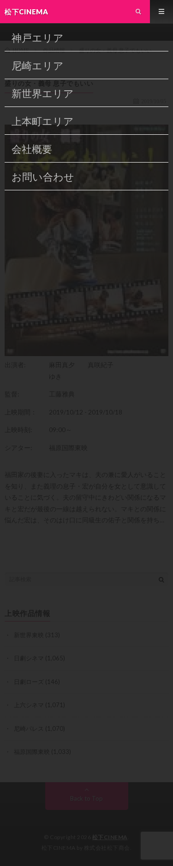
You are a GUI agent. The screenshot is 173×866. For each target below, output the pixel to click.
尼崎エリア (38, 65)
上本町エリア (43, 121)
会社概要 (32, 149)
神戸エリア (38, 37)
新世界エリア (43, 93)
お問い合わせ (43, 176)
